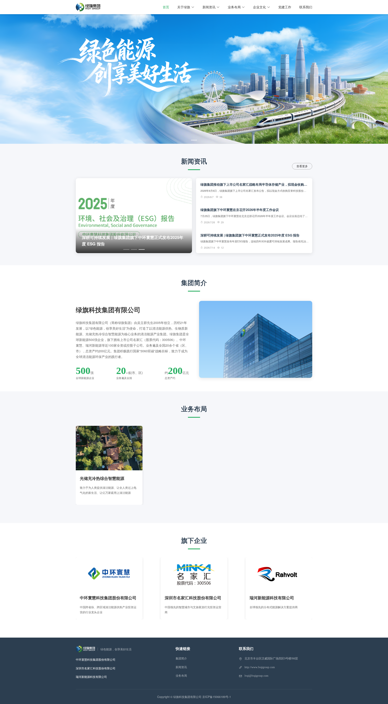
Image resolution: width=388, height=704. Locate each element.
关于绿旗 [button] (183, 7)
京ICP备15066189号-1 (216, 697)
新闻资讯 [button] (208, 7)
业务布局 (181, 675)
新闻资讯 (181, 667)
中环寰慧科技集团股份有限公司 (95, 659)
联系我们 (305, 7)
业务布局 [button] (234, 7)
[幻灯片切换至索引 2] (134, 249)
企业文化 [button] (259, 7)
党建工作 (284, 7)
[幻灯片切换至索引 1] (126, 249)
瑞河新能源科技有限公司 (91, 677)
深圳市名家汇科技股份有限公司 (95, 668)
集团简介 (181, 658)
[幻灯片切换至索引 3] (142, 249)
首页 (166, 7)
